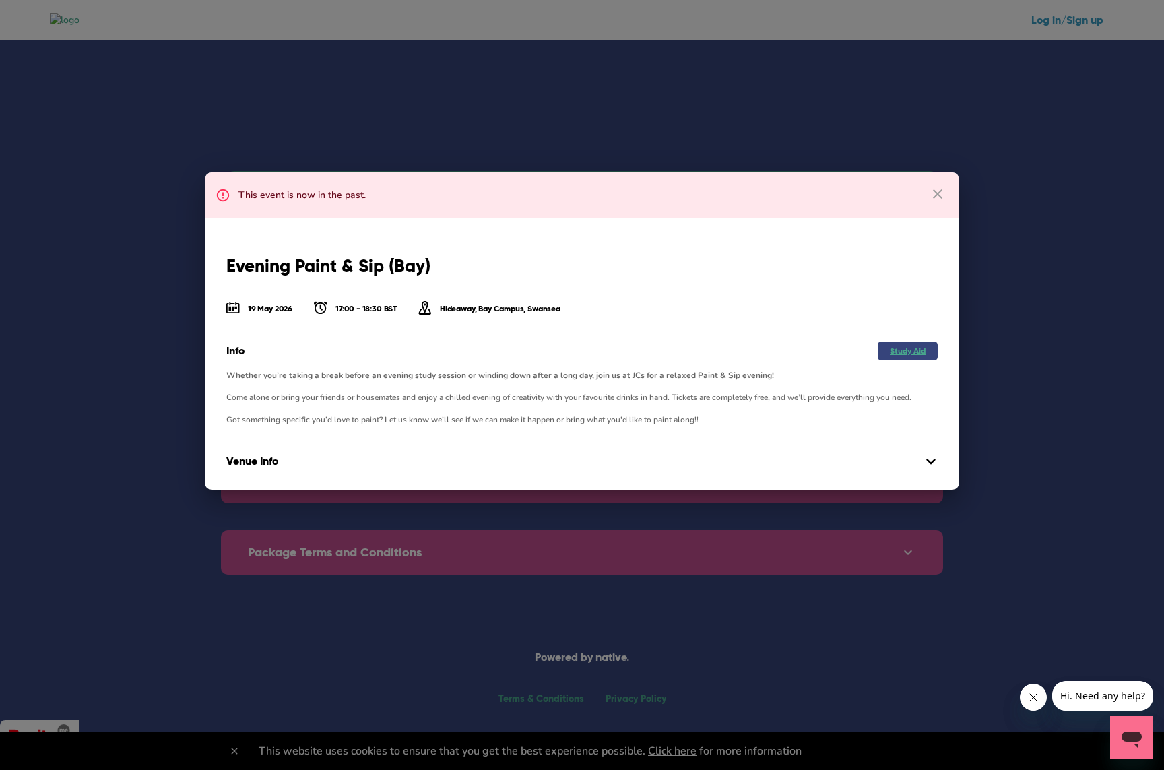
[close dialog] (938, 194)
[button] (908, 351)
